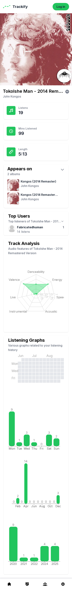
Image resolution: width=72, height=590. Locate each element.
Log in (60, 6)
